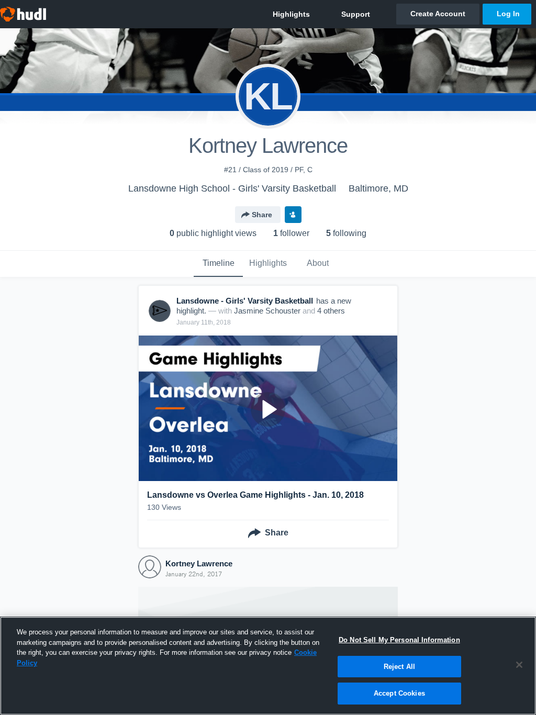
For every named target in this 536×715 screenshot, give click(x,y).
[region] (268, 666)
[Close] (519, 664)
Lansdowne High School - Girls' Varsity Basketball (232, 188)
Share (262, 214)
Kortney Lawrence (198, 563)
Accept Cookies (399, 693)
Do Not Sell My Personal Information (399, 640)
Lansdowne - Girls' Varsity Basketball (244, 300)
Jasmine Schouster (267, 310)
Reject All (399, 667)
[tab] (218, 264)
